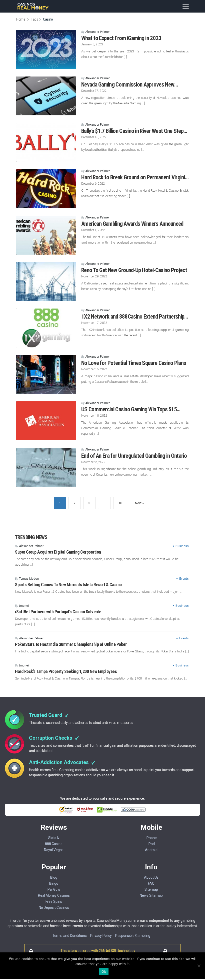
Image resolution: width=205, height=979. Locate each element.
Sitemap (151, 889)
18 (120, 503)
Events (184, 578)
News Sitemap (151, 895)
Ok (104, 971)
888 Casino (53, 844)
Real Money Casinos (54, 895)
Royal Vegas (54, 850)
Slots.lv (54, 838)
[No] (198, 965)
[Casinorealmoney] (33, 9)
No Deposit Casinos (54, 908)
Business (182, 546)
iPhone (151, 838)
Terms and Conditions (69, 936)
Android (151, 850)
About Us (151, 877)
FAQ (151, 883)
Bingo (53, 883)
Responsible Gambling (132, 936)
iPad (151, 844)
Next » (139, 503)
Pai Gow (54, 889)
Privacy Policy (101, 936)
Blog (53, 877)
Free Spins (54, 901)
